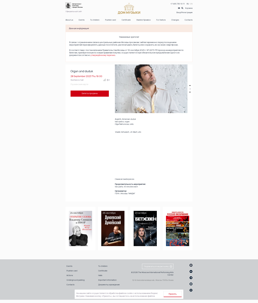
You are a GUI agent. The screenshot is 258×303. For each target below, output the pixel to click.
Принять (173, 294)
